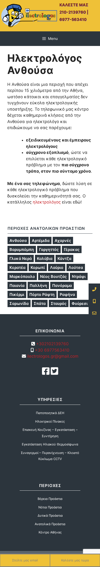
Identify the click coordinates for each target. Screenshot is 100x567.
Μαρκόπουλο (22, 276)
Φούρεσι (80, 303)
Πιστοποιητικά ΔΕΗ (50, 413)
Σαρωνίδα (19, 303)
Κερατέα (17, 267)
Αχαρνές (63, 240)
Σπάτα (40, 303)
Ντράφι (79, 276)
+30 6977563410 (52, 350)
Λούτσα (75, 267)
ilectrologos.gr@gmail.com (52, 356)
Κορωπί (38, 267)
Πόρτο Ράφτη (42, 294)
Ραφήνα (67, 294)
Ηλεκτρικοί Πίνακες (50, 421)
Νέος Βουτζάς (53, 276)
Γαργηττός (49, 249)
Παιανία (17, 285)
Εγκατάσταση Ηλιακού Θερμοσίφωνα (50, 444)
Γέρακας (72, 249)
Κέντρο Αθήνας (50, 532)
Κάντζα (64, 258)
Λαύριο (56, 267)
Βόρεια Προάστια (50, 499)
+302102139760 (52, 343)
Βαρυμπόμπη (21, 249)
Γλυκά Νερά (20, 258)
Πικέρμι (16, 294)
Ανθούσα (18, 240)
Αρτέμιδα (41, 240)
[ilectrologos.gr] (29, 15)
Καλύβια (44, 258)
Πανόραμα (62, 285)
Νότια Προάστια (50, 507)
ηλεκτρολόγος (47, 202)
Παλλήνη (38, 285)
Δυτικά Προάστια (50, 515)
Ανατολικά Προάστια (50, 524)
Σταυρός (59, 303)
